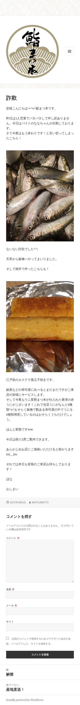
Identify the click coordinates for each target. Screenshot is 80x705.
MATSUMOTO (40, 502)
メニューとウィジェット (69, 55)
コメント (13, 538)
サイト (10, 621)
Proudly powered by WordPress (24, 700)
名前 (10, 589)
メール (11, 605)
